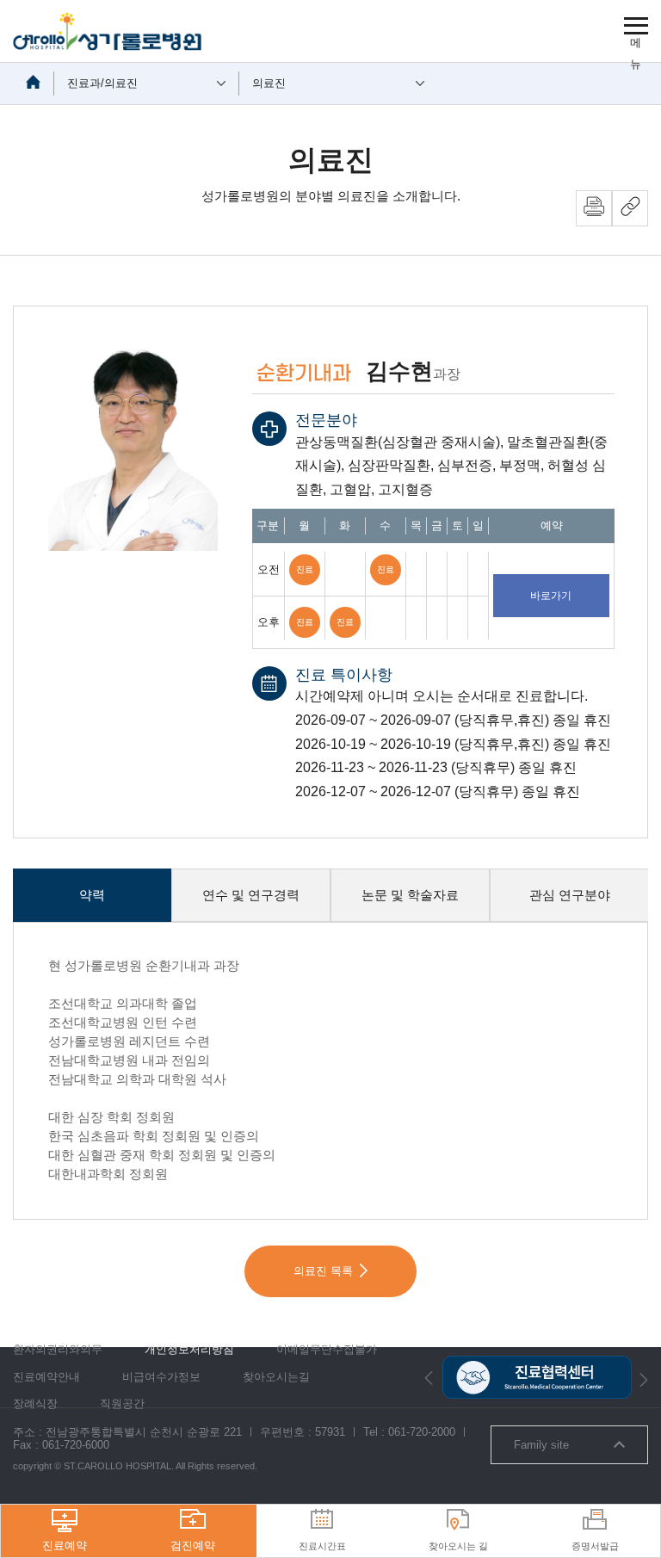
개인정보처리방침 (189, 1349)
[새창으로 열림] (536, 1362)
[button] (428, 1377)
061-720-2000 (421, 1431)
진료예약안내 (46, 1376)
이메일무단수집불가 (326, 1349)
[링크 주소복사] (630, 208)
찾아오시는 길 (458, 1546)
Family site (541, 1444)
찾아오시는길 (276, 1376)
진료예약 (64, 1545)
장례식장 (35, 1403)
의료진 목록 (323, 1270)
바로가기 (550, 595)
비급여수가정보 (161, 1376)
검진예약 (192, 1545)
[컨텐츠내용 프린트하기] (594, 208)
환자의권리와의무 (57, 1349)
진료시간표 (322, 1546)
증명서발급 (595, 1546)
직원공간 (122, 1403)
